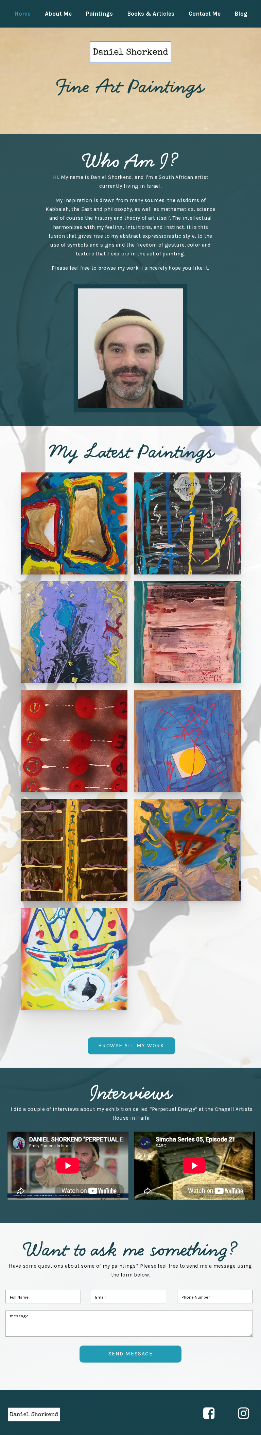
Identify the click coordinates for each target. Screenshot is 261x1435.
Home (22, 14)
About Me (58, 14)
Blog (240, 14)
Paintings (99, 14)
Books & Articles (150, 14)
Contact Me (205, 14)
